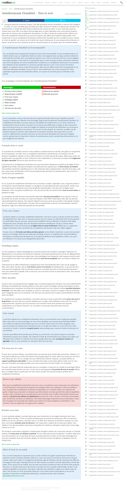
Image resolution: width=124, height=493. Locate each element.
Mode (98, 2)
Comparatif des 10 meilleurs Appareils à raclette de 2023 (103, 95)
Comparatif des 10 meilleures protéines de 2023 (100, 347)
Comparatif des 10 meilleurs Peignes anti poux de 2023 (102, 69)
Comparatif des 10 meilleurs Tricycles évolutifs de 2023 (102, 398)
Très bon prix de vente (13, 108)
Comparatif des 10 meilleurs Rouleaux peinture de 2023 (102, 91)
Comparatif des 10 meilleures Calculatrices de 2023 (101, 150)
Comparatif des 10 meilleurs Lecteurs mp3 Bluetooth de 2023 (104, 106)
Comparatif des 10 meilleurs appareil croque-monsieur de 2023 (104, 471)
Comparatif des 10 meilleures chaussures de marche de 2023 (104, 22)
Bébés (93, 2)
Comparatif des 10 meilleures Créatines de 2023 (100, 402)
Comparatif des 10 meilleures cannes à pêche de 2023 (102, 446)
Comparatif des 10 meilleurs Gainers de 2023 (100, 183)
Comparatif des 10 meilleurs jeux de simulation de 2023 (102, 413)
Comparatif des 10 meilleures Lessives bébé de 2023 (101, 296)
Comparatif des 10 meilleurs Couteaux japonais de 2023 (102, 168)
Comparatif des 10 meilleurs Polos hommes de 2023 (101, 227)
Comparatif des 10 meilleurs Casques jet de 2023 (101, 219)
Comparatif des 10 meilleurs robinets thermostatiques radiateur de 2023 (104, 428)
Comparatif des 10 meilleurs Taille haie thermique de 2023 (103, 358)
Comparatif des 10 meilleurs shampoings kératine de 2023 (103, 88)
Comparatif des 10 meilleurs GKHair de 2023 (100, 29)
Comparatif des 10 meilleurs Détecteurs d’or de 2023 (101, 164)
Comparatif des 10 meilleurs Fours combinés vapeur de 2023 (103, 416)
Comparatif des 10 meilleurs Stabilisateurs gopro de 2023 (103, 208)
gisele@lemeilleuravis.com (13, 476)
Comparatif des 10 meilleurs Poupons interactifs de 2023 (102, 256)
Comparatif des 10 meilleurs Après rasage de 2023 (101, 37)
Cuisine (67, 2)
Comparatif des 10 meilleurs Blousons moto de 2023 (101, 186)
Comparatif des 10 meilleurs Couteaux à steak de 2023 (102, 223)
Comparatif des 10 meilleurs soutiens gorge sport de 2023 (103, 281)
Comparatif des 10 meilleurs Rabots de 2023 (99, 102)
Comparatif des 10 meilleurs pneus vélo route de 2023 (102, 172)
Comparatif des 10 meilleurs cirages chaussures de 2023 (102, 351)
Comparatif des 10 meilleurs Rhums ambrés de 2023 (101, 307)
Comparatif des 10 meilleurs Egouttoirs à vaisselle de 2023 (103, 340)
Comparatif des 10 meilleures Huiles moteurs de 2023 (102, 99)
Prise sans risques (11, 97)
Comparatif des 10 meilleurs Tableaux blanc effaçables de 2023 (104, 110)
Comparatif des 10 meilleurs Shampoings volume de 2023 (103, 391)
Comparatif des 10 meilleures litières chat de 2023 (101, 332)
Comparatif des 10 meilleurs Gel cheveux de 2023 (101, 77)
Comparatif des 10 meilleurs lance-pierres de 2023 (101, 468)
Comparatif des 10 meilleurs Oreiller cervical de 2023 (102, 285)
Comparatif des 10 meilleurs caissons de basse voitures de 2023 (104, 139)
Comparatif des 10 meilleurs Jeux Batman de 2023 (101, 121)
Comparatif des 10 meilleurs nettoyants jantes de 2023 (102, 420)
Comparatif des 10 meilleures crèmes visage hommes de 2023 (104, 431)
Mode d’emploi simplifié (13, 94)
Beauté (54, 2)
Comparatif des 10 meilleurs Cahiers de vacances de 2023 (103, 263)
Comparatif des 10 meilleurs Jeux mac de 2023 (100, 161)
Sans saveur (9, 105)
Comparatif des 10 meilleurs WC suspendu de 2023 (101, 212)
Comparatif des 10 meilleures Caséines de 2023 (100, 179)
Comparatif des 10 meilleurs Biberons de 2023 (100, 113)
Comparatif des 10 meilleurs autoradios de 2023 (100, 270)
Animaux (114, 2)
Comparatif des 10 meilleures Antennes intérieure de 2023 (103, 292)
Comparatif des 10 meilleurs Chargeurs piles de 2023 (102, 248)
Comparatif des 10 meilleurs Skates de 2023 (99, 289)
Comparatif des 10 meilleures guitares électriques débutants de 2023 (104, 454)
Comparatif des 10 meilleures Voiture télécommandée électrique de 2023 (104, 136)
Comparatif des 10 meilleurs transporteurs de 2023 (101, 278)
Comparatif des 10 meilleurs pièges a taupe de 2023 (101, 442)
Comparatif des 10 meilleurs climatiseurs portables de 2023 (103, 387)
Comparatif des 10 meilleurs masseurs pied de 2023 (101, 380)
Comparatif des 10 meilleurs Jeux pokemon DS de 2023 (102, 336)
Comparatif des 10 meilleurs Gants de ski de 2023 (101, 241)
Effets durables (10, 102)
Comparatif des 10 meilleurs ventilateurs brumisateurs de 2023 (104, 457)
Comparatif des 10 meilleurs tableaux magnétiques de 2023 (103, 460)
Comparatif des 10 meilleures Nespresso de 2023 (101, 157)
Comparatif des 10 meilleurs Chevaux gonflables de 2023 (102, 58)
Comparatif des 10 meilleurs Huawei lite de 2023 (101, 376)
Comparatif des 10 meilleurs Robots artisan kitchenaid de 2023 (104, 66)
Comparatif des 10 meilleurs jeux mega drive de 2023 (102, 365)
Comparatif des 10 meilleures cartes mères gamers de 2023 (103, 274)
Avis (10, 9)
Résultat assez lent (51, 94)
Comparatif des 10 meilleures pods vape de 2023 (101, 259)
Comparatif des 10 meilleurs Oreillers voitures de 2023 (102, 44)
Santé (61, 2)
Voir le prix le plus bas (10, 113)
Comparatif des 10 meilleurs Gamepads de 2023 (100, 230)
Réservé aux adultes (51, 91)
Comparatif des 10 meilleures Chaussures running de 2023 (103, 153)
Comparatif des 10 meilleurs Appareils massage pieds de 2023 (104, 194)
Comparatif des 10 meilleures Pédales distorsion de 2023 (103, 369)
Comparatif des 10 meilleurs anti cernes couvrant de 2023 (103, 322)
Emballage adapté (11, 100)
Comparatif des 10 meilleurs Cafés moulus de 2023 (101, 117)
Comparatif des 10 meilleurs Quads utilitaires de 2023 (102, 325)
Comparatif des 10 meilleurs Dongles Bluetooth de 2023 (102, 26)
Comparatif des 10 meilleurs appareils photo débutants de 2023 (104, 311)
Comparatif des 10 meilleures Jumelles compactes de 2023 (103, 175)
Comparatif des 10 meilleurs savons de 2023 (99, 464)
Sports (80, 2)
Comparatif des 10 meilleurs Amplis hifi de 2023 (100, 190)
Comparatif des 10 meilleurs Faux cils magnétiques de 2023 (103, 33)
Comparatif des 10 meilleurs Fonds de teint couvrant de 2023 (104, 237)
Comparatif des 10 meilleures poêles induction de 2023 (102, 354)
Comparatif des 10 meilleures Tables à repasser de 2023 (102, 132)
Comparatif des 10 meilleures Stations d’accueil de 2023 (102, 205)
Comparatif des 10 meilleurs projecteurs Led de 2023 (102, 424)
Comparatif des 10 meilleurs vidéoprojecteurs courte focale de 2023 (104, 362)
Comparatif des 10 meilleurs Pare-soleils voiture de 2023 (102, 47)
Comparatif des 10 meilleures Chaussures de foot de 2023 (103, 252)
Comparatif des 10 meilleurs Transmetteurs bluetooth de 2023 (104, 245)
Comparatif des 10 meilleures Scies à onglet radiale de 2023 (103, 409)
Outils (74, 2)
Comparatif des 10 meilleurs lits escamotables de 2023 (102, 373)
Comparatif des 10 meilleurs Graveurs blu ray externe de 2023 (104, 435)
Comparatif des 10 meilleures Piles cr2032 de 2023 (101, 234)
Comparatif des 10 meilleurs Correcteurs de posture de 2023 (103, 51)
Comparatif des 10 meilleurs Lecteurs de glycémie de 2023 (103, 62)
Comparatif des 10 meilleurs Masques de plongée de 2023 (103, 300)
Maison (47, 2)
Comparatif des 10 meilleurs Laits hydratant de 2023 (101, 142)
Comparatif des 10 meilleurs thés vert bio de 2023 (101, 475)
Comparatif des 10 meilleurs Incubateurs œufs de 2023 (102, 329)
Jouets (87, 2)
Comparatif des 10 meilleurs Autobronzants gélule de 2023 (103, 80)
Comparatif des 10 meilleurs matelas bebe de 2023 (101, 267)
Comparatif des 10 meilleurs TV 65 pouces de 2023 (101, 216)
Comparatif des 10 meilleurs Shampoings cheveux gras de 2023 (104, 197)
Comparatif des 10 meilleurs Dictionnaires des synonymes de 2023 (105, 201)
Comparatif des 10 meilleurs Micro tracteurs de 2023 (102, 406)
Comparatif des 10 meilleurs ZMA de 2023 (99, 146)
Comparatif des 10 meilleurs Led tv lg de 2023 (100, 449)
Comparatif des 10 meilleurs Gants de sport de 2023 (101, 384)
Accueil (4, 9)
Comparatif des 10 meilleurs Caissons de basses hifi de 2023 (103, 318)
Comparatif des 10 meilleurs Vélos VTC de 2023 (100, 84)
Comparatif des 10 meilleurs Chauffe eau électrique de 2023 (103, 124)
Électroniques (38, 2)
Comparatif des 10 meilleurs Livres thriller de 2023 (101, 128)
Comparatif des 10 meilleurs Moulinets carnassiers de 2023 (103, 395)
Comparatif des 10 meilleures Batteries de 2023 (100, 303)
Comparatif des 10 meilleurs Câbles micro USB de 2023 (102, 40)
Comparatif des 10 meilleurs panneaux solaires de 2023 (102, 314)
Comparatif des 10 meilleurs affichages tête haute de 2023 (103, 15)
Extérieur (105, 2)
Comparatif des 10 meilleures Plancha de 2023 (100, 438)
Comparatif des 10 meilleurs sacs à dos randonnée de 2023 (103, 343)
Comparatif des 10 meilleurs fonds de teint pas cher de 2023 (103, 11)
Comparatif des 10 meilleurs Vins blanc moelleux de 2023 (103, 73)
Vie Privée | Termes (25, 487)
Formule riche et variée (13, 91)
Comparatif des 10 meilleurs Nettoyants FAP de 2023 (101, 55)
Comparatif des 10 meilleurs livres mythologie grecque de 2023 (104, 18)
